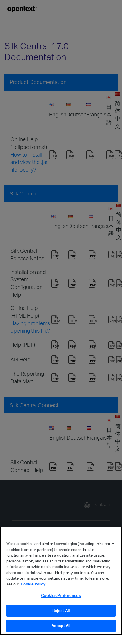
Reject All (61, 610)
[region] (61, 581)
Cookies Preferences (61, 595)
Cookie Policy (33, 584)
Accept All (61, 625)
